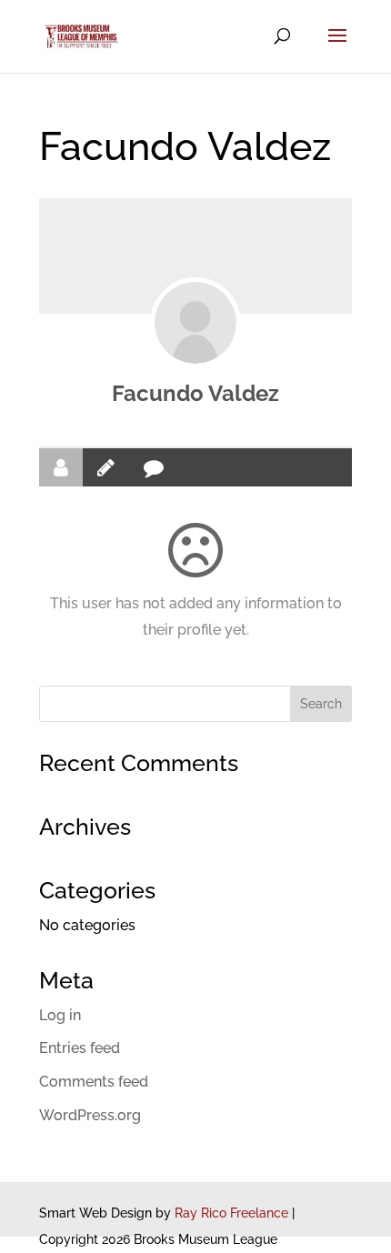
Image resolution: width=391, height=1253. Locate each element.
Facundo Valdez (195, 393)
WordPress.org (90, 1115)
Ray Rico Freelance (231, 1213)
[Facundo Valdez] (195, 322)
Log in (60, 1015)
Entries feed (79, 1048)
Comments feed (93, 1081)
